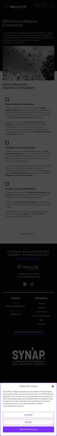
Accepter (28, 415)
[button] (52, 386)
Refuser (28, 422)
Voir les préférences (28, 429)
